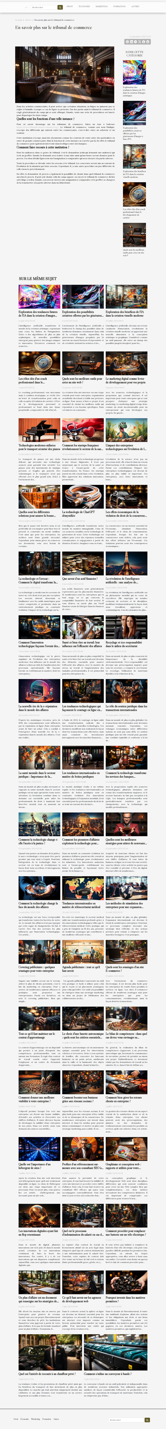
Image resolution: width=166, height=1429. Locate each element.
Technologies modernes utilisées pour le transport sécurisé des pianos (39, 447)
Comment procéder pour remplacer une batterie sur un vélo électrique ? (126, 1232)
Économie (84, 6)
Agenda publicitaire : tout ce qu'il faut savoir (81, 969)
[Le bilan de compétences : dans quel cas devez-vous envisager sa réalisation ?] (126, 1018)
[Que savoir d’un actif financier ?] (83, 563)
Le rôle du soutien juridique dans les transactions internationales (126, 708)
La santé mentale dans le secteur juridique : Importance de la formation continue (37, 776)
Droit (70, 6)
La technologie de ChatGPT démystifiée (78, 513)
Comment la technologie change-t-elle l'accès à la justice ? (38, 841)
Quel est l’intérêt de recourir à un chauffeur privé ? (47, 1374)
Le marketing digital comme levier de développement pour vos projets (125, 380)
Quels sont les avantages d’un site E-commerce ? (125, 969)
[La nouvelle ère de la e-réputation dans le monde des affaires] (39, 691)
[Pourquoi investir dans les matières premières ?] (126, 1282)
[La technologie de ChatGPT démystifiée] (83, 496)
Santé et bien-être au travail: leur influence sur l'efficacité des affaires (82, 644)
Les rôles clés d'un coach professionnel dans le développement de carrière (134, 213)
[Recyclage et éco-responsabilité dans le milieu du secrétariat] (126, 627)
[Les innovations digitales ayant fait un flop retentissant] (39, 1215)
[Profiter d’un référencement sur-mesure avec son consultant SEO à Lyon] (83, 1149)
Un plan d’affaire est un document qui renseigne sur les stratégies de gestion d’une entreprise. (38, 1301)
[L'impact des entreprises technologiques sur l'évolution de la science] (126, 430)
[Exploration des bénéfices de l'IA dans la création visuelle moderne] (134, 156)
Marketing (102, 6)
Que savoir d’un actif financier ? (80, 579)
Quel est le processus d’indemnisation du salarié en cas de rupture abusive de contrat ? (82, 1234)
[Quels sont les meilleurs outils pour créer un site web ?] (134, 235)
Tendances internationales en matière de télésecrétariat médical (81, 905)
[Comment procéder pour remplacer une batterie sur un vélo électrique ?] (126, 1215)
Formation (119, 6)
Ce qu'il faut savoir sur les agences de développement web (81, 1299)
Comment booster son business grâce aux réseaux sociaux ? (80, 1099)
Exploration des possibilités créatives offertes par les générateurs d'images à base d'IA (133, 133)
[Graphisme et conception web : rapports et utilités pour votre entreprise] (126, 1149)
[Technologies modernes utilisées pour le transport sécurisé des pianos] (39, 430)
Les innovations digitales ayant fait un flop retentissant (38, 1232)
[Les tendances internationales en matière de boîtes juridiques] (83, 757)
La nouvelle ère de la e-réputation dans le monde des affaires (38, 708)
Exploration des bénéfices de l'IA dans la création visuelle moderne (134, 174)
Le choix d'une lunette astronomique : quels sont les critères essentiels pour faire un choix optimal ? (83, 1037)
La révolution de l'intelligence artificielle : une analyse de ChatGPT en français (123, 582)
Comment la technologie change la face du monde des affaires (38, 905)
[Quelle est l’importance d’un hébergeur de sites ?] (39, 1149)
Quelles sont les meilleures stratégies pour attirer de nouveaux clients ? (125, 843)
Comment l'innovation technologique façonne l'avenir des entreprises (38, 646)
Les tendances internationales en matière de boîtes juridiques (81, 774)
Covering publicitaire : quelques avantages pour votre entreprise (37, 969)
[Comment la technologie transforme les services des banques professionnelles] (126, 757)
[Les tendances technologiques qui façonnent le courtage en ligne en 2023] (83, 691)
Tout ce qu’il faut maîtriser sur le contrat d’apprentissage (37, 1035)
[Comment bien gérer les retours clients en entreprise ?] (126, 1082)
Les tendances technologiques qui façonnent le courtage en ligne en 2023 (81, 709)
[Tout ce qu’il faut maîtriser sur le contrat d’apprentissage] (39, 1018)
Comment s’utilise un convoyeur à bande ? (108, 1374)
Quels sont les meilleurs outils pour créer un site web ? (133, 252)
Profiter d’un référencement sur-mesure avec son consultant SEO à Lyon (81, 1167)
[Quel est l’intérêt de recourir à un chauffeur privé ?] (50, 1352)
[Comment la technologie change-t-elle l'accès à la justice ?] (39, 824)
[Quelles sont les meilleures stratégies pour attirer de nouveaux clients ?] (126, 824)
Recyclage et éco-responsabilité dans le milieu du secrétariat (124, 644)
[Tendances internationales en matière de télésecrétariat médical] (83, 888)
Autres (135, 6)
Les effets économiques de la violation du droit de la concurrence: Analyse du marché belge (126, 515)
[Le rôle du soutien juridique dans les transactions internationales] (126, 691)
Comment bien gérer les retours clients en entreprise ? (124, 1099)
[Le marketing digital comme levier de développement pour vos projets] (126, 363)
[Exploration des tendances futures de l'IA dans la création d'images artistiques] (134, 72)
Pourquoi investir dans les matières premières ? (125, 1299)
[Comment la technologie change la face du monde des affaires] (39, 888)
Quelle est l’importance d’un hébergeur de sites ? (35, 1166)
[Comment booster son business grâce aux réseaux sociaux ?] (83, 1082)
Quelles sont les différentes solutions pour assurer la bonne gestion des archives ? (36, 515)
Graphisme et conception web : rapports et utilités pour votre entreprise (123, 1167)
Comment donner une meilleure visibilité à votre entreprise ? (36, 1099)
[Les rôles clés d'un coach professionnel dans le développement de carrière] (134, 194)
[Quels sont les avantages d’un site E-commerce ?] (126, 951)
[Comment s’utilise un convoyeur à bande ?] (115, 1352)
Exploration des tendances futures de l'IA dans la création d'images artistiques (134, 91)
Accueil (18, 20)
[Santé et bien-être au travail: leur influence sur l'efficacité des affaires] (83, 627)
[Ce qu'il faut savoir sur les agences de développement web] (83, 1282)
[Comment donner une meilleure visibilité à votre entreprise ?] (39, 1082)
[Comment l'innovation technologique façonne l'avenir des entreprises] (39, 627)
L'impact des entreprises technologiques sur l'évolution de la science (126, 448)
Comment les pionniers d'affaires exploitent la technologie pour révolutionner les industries (80, 843)
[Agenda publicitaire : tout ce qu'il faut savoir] (83, 951)
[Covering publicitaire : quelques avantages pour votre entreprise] (39, 951)
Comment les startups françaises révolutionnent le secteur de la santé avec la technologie (82, 448)
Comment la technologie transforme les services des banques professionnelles (126, 776)
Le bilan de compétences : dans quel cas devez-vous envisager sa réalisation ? (126, 1037)
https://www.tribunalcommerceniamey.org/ (38, 127)
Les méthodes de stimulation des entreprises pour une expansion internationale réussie (124, 906)
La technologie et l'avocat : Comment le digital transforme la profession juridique (37, 582)
